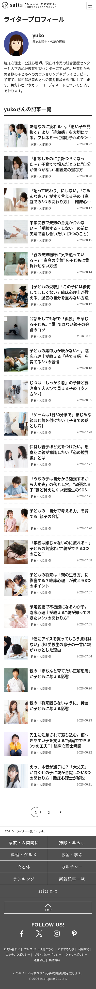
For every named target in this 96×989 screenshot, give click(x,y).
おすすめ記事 (66, 949)
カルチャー (72, 867)
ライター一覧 (24, 831)
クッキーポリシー (76, 954)
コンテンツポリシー (18, 954)
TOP (7, 831)
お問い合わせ (12, 949)
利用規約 (83, 949)
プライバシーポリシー (47, 954)
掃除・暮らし (72, 842)
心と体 (24, 867)
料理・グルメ (24, 854)
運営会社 (39, 960)
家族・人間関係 (24, 842)
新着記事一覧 (72, 879)
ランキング (24, 879)
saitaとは (48, 891)
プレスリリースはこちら (39, 949)
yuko (42, 831)
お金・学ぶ (72, 854)
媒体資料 (54, 960)
